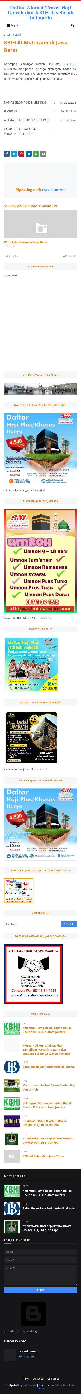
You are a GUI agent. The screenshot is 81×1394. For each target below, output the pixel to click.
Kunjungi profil (27, 1356)
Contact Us (53, 1378)
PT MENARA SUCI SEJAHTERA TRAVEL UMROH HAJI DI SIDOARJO (48, 1140)
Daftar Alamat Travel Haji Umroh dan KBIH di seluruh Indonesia (40, 12)
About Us (38, 1378)
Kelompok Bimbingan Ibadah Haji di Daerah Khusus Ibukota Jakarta (47, 1030)
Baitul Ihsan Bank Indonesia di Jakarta (49, 1067)
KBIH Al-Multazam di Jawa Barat (25, 242)
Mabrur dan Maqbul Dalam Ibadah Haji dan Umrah (49, 1087)
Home (26, 1378)
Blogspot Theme (26, 1385)
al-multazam (12, 35)
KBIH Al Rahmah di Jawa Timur (43, 1156)
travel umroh (53, 189)
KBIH (69, 64)
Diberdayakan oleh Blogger (22, 1331)
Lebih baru (12, 255)
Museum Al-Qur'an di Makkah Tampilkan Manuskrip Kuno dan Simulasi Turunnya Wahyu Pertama (46, 1050)
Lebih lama (69, 255)
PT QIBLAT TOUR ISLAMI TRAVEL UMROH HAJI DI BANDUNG (45, 1123)
